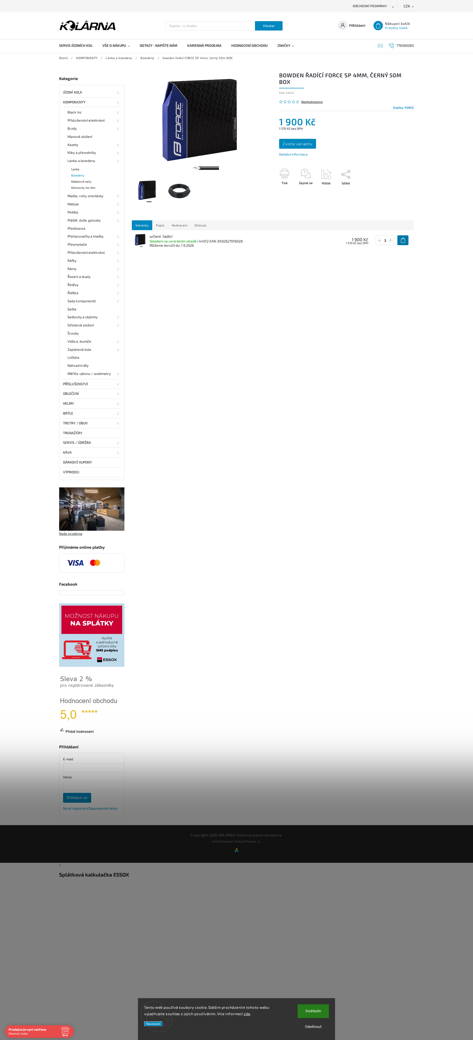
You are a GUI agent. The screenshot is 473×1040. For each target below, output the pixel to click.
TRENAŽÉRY (72, 433)
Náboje (73, 204)
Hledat (269, 26)
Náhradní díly (78, 365)
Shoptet (227, 841)
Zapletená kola (79, 349)
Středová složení (81, 325)
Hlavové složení (80, 136)
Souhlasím (313, 1011)
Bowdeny (77, 175)
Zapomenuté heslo (103, 808)
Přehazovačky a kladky (85, 236)
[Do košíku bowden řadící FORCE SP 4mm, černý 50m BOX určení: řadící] (402, 240)
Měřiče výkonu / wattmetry (89, 373)
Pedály (73, 212)
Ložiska (73, 357)
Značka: (403, 108)
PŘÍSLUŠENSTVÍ (75, 384)
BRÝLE (68, 413)
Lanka (75, 169)
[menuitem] (78, 45)
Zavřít (398, 192)
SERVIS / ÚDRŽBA (77, 442)
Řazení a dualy (79, 276)
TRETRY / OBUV (75, 423)
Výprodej (71, 472)
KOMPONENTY (74, 102)
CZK (407, 6)
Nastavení (153, 1024)
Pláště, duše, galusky (84, 220)
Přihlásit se (77, 798)
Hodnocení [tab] (179, 225)
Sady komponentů (82, 301)
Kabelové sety (81, 181)
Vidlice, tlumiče (79, 341)
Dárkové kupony (77, 462)
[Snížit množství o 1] (379, 240)
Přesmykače (77, 244)
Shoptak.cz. (253, 841)
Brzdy (72, 128)
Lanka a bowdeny (81, 161)
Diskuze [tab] (200, 225)
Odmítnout (313, 1026)
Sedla (72, 309)
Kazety (73, 145)
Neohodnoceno (312, 101)
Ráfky (72, 260)
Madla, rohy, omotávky (85, 196)
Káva (67, 452)
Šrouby (73, 333)
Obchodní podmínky (370, 6)
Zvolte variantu (297, 144)
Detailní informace (293, 154)
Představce (76, 228)
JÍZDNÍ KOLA (72, 92)
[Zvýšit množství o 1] (390, 240)
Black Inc (75, 112)
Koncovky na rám (83, 188)
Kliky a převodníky (82, 152)
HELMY (68, 403)
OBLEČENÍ (71, 393)
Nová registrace (75, 808)
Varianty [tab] (142, 225)
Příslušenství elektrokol (86, 120)
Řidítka (73, 293)
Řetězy (73, 285)
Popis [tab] (160, 225)
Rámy (72, 269)
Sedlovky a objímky (83, 317)
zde (247, 1013)
